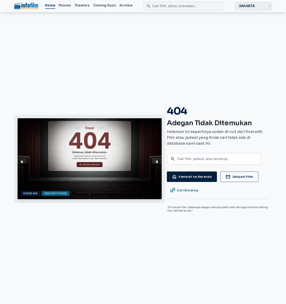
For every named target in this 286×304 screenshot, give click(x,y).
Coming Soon (104, 5)
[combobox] (253, 6)
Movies (65, 5)
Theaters (82, 5)
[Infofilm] (26, 6)
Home (50, 5)
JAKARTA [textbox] (247, 6)
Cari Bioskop (184, 190)
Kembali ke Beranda (192, 177)
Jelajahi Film (239, 177)
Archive (126, 5)
